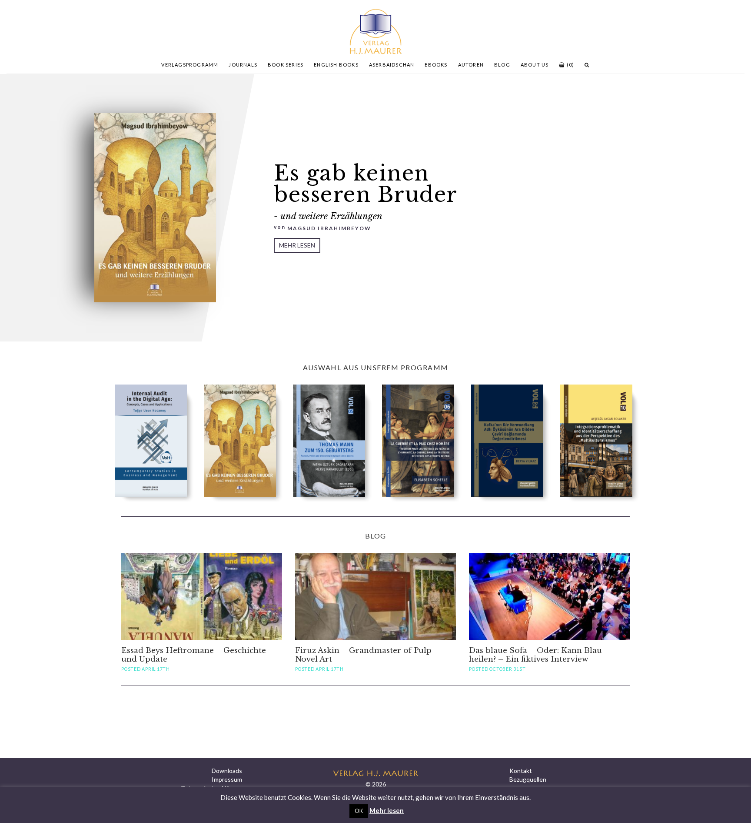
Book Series (285, 64)
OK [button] (359, 810)
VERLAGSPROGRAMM (189, 64)
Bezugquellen (527, 779)
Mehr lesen (297, 245)
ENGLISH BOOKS (336, 64)
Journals (243, 64)
